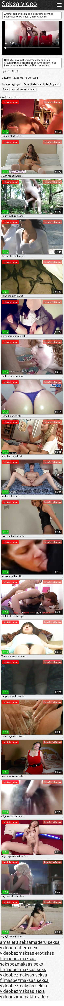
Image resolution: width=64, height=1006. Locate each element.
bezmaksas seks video (23, 89)
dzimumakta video (29, 996)
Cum (26, 84)
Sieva (5, 89)
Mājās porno (52, 84)
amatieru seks (14, 942)
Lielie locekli (37, 84)
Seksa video (19, 4)
